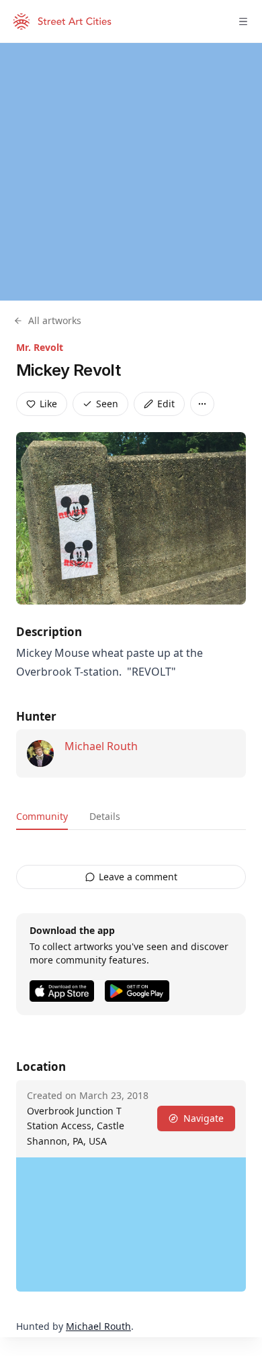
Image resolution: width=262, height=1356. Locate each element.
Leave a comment (138, 876)
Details (104, 816)
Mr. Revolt (39, 347)
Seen (107, 403)
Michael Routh (101, 746)
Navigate (203, 1118)
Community (42, 816)
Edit (166, 403)
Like (48, 403)
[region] (131, 172)
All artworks (54, 320)
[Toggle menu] (243, 21)
